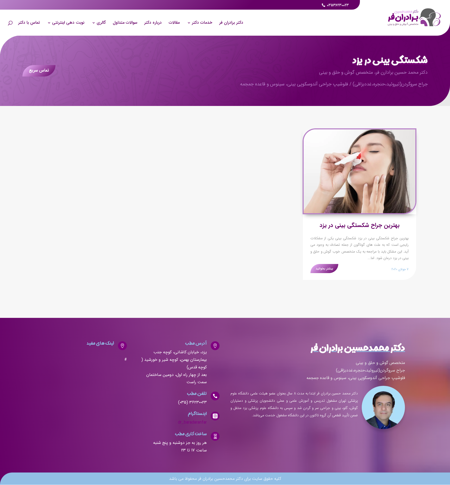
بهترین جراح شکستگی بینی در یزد (359, 225)
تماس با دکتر (29, 23)
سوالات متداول (125, 23)
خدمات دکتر (202, 23)
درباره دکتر (153, 23)
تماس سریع (39, 70)
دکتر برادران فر (231, 23)
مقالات (174, 23)
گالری (101, 23)
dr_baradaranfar (192, 422)
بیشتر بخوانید (324, 268)
